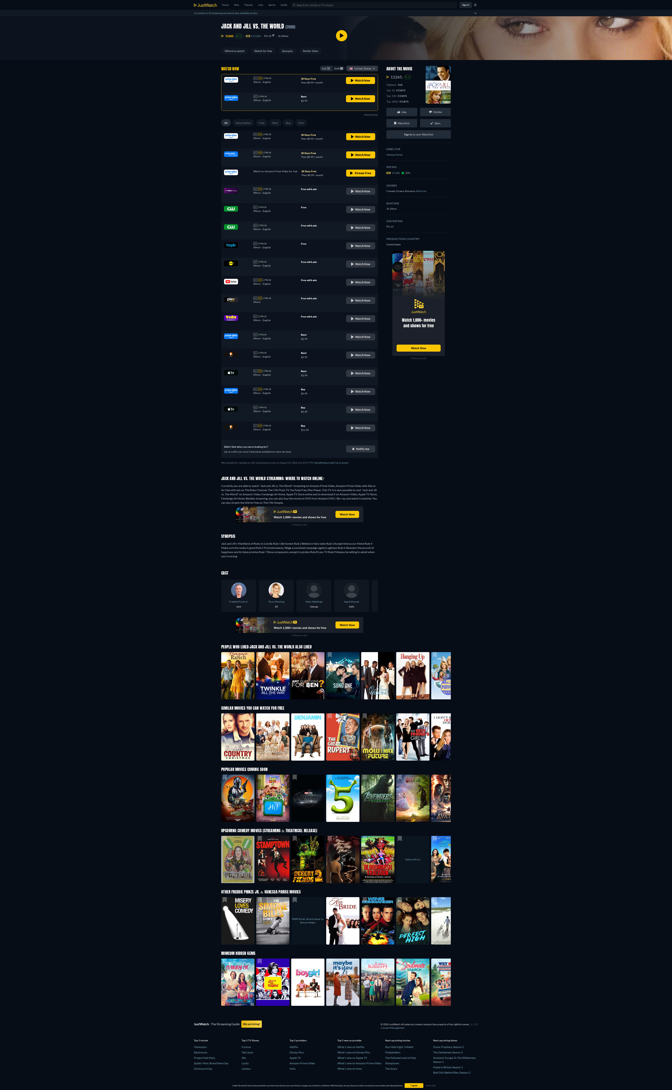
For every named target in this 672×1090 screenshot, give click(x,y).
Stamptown (392, 1063)
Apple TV (295, 1057)
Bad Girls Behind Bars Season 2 (451, 1072)
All (226, 122)
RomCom (421, 191)
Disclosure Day (203, 1068)
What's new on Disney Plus (353, 1052)
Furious (246, 1047)
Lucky (245, 1063)
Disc (301, 122)
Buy (288, 122)
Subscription (243, 122)
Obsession (200, 1047)
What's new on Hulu (349, 1068)
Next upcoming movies (397, 1040)
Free (262, 122)
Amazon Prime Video (302, 1063)
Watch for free (263, 51)
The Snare (391, 1068)
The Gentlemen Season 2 (448, 1052)
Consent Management (392, 1027)
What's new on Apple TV (352, 1057)
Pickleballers (392, 1052)
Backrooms (200, 1052)
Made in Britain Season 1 (448, 1067)
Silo (244, 1057)
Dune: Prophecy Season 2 (448, 1047)
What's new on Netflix (350, 1047)
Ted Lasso (247, 1052)
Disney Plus (297, 1052)
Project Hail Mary (204, 1057)
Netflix (294, 1047)
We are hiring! (251, 1024)
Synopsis (287, 51)
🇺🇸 (360, 68)
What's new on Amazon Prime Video (359, 1063)
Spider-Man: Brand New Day (211, 1063)
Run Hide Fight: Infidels (399, 1047)
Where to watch (234, 51)
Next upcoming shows (445, 1040)
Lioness (246, 1068)
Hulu (293, 1068)
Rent (275, 122)
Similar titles (310, 51)
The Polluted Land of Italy (400, 1057)
